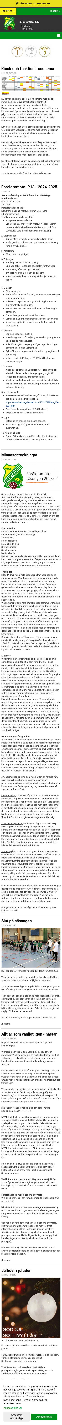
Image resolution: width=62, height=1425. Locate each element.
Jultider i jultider (16, 1270)
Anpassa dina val (12, 1408)
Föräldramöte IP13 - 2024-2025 (29, 187)
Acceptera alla (44, 1416)
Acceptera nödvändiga (16, 1417)
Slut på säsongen (16, 921)
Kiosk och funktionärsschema (27, 68)
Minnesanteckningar (19, 455)
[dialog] (31, 1402)
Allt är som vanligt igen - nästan (29, 1034)
